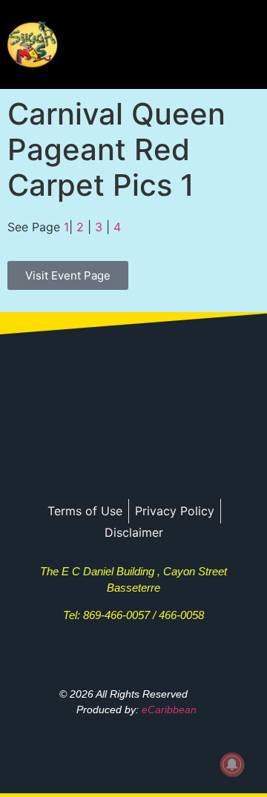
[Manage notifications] (232, 764)
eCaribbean (169, 709)
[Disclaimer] (134, 532)
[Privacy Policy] (174, 511)
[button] (84, 44)
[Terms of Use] (85, 511)
